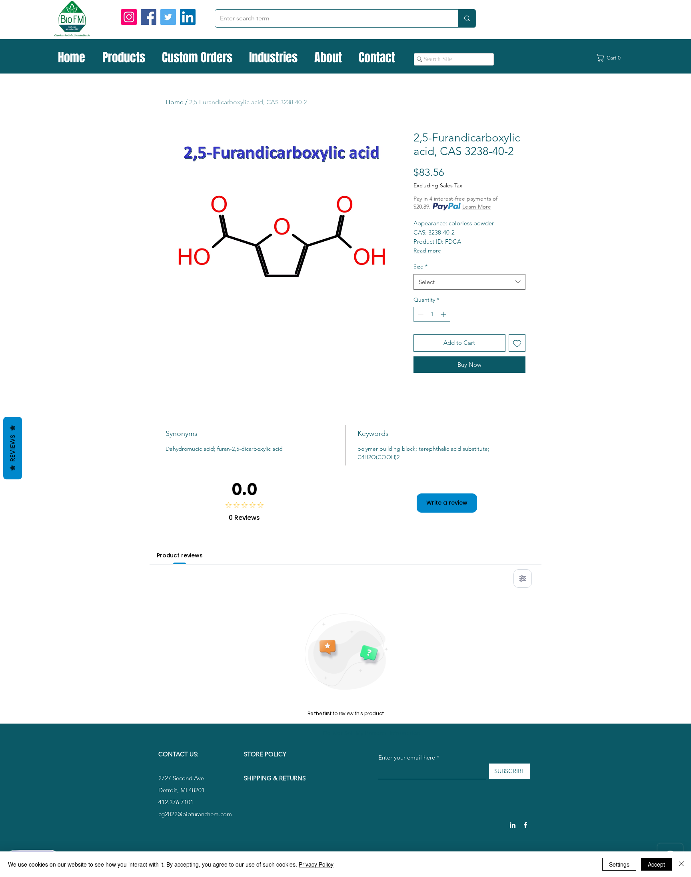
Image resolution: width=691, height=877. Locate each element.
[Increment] (444, 314)
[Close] (681, 864)
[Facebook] (148, 17)
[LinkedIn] (188, 17)
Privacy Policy (316, 864)
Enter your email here (406, 757)
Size (420, 266)
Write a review (446, 503)
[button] (613, 58)
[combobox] (469, 282)
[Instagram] (129, 17)
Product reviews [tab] (180, 555)
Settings (619, 864)
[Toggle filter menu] (522, 578)
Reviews (12, 447)
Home (175, 102)
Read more (427, 250)
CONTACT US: (178, 754)
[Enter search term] (467, 18)
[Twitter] (168, 17)
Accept (656, 864)
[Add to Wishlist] (517, 343)
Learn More (476, 206)
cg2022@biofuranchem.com (195, 814)
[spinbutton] (432, 314)
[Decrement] (420, 314)
